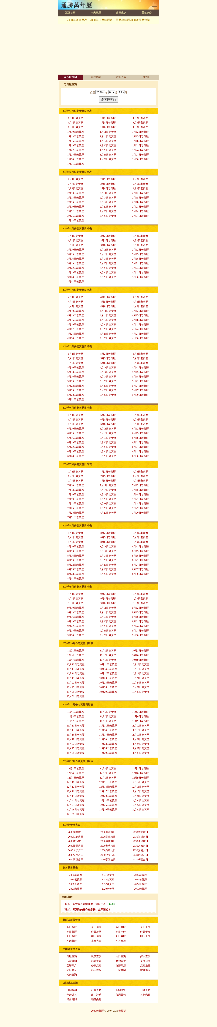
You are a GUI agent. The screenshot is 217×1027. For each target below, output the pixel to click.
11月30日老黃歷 (140, 753)
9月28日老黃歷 (75, 635)
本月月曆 (121, 940)
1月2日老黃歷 (108, 118)
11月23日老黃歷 (108, 744)
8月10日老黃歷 (75, 546)
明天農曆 (96, 936)
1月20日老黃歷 (108, 145)
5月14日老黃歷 (108, 372)
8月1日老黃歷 (75, 533)
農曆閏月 (72, 965)
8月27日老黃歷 (140, 569)
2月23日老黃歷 (108, 211)
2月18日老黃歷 (140, 202)
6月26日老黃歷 (108, 451)
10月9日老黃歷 (140, 659)
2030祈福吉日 (140, 855)
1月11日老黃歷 (108, 131)
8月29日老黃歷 (108, 574)
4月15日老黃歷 (140, 315)
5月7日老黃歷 (75, 363)
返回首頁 (70, 12)
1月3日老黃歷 (140, 118)
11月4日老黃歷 (75, 716)
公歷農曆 (96, 965)
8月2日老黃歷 (108, 533)
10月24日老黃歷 (140, 682)
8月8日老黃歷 (108, 542)
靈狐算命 (147, 12)
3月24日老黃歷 (140, 268)
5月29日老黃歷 (108, 394)
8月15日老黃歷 (140, 551)
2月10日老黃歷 (75, 193)
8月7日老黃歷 (75, 542)
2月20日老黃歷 (108, 206)
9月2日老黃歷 (108, 594)
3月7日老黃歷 (75, 245)
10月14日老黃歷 (108, 669)
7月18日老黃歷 (140, 494)
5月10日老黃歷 (75, 367)
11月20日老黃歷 (108, 739)
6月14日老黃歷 (108, 433)
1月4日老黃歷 (75, 122)
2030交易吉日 (140, 850)
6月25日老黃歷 (75, 451)
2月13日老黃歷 (75, 197)
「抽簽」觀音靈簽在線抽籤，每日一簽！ (88, 903)
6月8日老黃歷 (108, 424)
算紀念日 (145, 994)
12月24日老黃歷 (140, 800)
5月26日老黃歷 (108, 390)
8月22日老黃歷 (75, 564)
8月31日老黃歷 (75, 578)
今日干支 (145, 927)
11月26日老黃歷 (108, 748)
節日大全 (72, 970)
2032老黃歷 (140, 875)
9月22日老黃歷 (75, 626)
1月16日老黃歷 (75, 141)
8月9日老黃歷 (140, 542)
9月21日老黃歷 (140, 621)
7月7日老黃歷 (75, 480)
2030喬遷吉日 (108, 832)
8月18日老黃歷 (140, 555)
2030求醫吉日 (140, 859)
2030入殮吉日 (140, 845)
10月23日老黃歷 (108, 682)
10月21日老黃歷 (140, 678)
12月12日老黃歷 (140, 782)
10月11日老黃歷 (108, 664)
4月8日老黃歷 (108, 306)
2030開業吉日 (75, 832)
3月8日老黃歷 (108, 245)
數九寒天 (145, 970)
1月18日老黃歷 (140, 141)
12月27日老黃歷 (140, 805)
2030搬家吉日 (140, 832)
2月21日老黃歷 (140, 206)
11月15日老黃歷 (140, 730)
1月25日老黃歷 (75, 154)
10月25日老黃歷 (76, 687)
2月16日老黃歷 (75, 202)
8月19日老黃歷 (75, 560)
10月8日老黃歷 (108, 659)
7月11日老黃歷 (108, 485)
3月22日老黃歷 (75, 268)
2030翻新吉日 (108, 859)
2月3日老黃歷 (140, 179)
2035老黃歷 (140, 879)
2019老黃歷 (140, 888)
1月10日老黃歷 (75, 131)
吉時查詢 (121, 77)
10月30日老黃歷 (140, 691)
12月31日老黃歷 (76, 814)
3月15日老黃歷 (140, 254)
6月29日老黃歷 (108, 456)
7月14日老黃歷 (108, 490)
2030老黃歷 (75, 875)
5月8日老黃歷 (108, 363)
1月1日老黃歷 (75, 118)
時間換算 (121, 990)
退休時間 (72, 999)
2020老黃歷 (108, 888)
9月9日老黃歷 (140, 603)
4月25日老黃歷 (75, 333)
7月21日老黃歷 (140, 499)
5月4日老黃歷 (75, 358)
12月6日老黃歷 (140, 773)
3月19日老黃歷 (75, 263)
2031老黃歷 (108, 875)
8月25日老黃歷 (75, 569)
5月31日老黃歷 (75, 399)
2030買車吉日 (108, 850)
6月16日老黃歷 (75, 437)
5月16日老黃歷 (75, 376)
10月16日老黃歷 (76, 673)
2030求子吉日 (75, 850)
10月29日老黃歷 (108, 691)
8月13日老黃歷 (75, 551)
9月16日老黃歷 (75, 616)
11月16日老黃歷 (76, 734)
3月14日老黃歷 (108, 254)
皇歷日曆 (145, 961)
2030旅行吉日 (75, 841)
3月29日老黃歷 (108, 277)
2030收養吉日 (108, 855)
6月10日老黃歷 (75, 428)
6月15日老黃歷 (140, 433)
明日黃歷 (72, 936)
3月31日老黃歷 (75, 281)
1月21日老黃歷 (140, 145)
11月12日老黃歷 (140, 725)
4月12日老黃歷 (140, 311)
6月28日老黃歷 (75, 456)
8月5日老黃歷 (108, 537)
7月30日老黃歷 (140, 512)
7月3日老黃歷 (140, 471)
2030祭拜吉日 (75, 855)
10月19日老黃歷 (76, 678)
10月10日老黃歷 (76, 664)
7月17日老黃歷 (108, 494)
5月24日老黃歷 (140, 385)
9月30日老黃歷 (140, 635)
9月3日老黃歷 (140, 594)
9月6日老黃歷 (140, 598)
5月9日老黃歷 (140, 363)
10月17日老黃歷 (108, 673)
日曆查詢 (154, 5)
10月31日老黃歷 (76, 696)
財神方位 (121, 961)
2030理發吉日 (140, 841)
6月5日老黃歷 (108, 419)
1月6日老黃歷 (140, 122)
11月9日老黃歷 (140, 721)
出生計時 (96, 994)
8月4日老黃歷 (75, 537)
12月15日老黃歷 (140, 786)
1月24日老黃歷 (140, 150)
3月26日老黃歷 (108, 272)
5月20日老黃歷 (108, 381)
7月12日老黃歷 (140, 485)
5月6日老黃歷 (140, 358)
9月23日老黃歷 (108, 626)
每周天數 (121, 994)
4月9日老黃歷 (140, 306)
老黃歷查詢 (70, 77)
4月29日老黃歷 (108, 338)
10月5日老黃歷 (108, 655)
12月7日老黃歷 (75, 777)
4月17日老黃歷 (108, 320)
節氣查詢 (96, 961)
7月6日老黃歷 (140, 476)
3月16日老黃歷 (75, 258)
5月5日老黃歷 (108, 358)
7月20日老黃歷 (108, 499)
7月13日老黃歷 (75, 490)
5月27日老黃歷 (140, 390)
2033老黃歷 (75, 879)
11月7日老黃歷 (75, 721)
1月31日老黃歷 (75, 163)
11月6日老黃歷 (140, 716)
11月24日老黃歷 (140, 744)
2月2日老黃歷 (108, 179)
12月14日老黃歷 (108, 786)
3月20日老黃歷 (108, 263)
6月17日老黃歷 (108, 437)
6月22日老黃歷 (75, 447)
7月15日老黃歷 (140, 490)
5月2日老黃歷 (108, 353)
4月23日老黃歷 (108, 329)
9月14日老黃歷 (108, 612)
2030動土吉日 (108, 836)
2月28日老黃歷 (75, 220)
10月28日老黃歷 (76, 691)
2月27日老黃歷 (140, 216)
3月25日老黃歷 (75, 272)
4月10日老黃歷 (75, 311)
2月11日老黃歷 (108, 193)
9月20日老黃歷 (108, 621)
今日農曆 (96, 927)
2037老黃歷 (108, 884)
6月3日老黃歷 (140, 415)
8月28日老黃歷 (75, 574)
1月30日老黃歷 (140, 159)
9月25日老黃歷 (75, 630)
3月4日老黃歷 (75, 240)
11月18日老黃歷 (140, 734)
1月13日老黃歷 (75, 136)
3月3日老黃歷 (140, 235)
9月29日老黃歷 (108, 635)
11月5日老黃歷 (108, 716)
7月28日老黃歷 (75, 512)
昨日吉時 (121, 931)
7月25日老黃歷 (75, 508)
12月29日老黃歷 (108, 809)
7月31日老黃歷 (75, 517)
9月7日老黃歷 (75, 603)
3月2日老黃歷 (108, 235)
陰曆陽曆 (121, 965)
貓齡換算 (96, 999)
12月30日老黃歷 (140, 809)
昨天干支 (145, 931)
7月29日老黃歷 (108, 512)
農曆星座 (145, 965)
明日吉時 (121, 936)
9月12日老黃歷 (140, 607)
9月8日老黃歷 (108, 603)
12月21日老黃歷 (140, 796)
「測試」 (86, 909)
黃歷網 (122, 1010)
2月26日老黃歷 (108, 216)
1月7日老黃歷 (75, 127)
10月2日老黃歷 (108, 650)
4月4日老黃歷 (75, 301)
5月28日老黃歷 (75, 394)
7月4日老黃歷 (75, 476)
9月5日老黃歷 (108, 598)
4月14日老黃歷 (108, 315)
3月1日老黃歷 (75, 235)
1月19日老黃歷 (75, 145)
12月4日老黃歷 (75, 773)
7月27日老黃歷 (140, 508)
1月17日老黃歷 (108, 141)
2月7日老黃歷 (75, 188)
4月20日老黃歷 (108, 324)
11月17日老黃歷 (108, 734)
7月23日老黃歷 (108, 503)
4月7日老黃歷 (75, 306)
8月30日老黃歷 (140, 574)
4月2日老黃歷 (108, 297)
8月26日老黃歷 (108, 569)
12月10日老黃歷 (76, 782)
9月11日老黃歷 (108, 607)
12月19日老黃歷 (76, 796)
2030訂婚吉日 (140, 836)
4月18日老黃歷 (140, 320)
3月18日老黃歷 (140, 258)
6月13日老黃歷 (75, 433)
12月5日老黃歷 (108, 773)
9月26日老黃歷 (108, 630)
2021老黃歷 (75, 888)
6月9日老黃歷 (140, 424)
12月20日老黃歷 (108, 796)
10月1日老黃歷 (75, 650)
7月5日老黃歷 (108, 476)
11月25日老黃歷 (76, 748)
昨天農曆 (96, 931)
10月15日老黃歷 (140, 669)
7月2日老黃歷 (108, 471)
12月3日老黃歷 (140, 768)
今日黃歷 (72, 927)
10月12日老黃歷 (140, 664)
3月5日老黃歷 (108, 240)
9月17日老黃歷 (108, 616)
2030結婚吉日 (75, 836)
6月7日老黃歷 (75, 424)
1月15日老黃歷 (140, 136)
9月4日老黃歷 (75, 598)
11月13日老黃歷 (76, 730)
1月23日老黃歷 (108, 150)
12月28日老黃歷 (76, 809)
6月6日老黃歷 (140, 419)
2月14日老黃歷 (108, 197)
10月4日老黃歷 (75, 655)
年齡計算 (72, 994)
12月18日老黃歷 (140, 791)
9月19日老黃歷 (75, 621)
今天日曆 (96, 12)
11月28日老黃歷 (76, 753)
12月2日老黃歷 (108, 768)
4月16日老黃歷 (75, 320)
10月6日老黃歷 (140, 655)
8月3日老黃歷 (140, 533)
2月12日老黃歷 (140, 193)
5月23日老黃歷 (108, 385)
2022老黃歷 (140, 884)
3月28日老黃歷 (75, 277)
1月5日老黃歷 (108, 122)
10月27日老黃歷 (140, 687)
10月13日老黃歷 (76, 669)
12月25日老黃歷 (76, 805)
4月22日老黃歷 (75, 329)
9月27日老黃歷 (140, 630)
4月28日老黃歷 (75, 338)
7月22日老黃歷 (75, 503)
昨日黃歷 (72, 931)
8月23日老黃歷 (108, 564)
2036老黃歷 (75, 884)
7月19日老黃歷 (75, 499)
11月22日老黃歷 (76, 744)
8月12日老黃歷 (140, 546)
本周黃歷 (72, 940)
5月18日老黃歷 (140, 376)
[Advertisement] (108, 50)
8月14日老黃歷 (108, 551)
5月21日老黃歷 (140, 381)
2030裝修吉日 (108, 841)
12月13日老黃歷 (76, 786)
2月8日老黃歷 (108, 188)
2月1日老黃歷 (75, 179)
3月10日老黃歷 (75, 249)
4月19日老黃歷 (75, 324)
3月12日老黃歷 (140, 249)
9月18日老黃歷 (140, 616)
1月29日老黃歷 (108, 159)
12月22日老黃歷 (76, 800)
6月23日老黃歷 (108, 447)
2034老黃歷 (108, 879)
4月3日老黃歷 (140, 297)
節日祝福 (96, 970)
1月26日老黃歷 (108, 154)
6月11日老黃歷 (108, 428)
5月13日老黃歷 (75, 372)
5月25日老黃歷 (75, 390)
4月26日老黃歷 (108, 333)
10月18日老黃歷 (140, 673)
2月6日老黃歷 (140, 183)
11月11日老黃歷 (108, 725)
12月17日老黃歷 (108, 791)
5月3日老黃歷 (140, 353)
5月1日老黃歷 (75, 353)
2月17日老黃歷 (108, 202)
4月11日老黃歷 (108, 311)
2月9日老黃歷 (140, 188)
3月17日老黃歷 (108, 258)
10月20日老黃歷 (108, 678)
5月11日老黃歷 (108, 367)
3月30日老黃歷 (140, 277)
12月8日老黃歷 (108, 777)
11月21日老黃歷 (140, 739)
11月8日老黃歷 (108, 721)
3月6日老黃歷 (140, 240)
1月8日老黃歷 (108, 127)
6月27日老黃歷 (140, 451)
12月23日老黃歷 (108, 800)
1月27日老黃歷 (140, 154)
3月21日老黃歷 (140, 263)
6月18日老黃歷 (140, 437)
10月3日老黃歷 (140, 650)
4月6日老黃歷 (140, 301)
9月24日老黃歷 (140, 626)
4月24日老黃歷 (140, 329)
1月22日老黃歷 (75, 150)
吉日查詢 (121, 12)
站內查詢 (72, 974)
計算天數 (96, 990)
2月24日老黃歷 (140, 211)
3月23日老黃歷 (108, 268)
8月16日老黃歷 (75, 555)
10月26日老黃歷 (108, 687)
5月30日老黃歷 (140, 394)
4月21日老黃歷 (140, 324)
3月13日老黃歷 (75, 254)
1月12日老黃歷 (140, 131)
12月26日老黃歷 (108, 805)
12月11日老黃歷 (108, 782)
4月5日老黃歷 (108, 301)
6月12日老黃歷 (140, 428)
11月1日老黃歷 (75, 711)
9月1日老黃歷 (75, 594)
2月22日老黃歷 (75, 211)
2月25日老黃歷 (75, 216)
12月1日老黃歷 (75, 768)
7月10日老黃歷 (75, 485)
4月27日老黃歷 (140, 333)
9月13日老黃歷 (75, 612)
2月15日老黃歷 (140, 197)
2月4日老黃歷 (75, 183)
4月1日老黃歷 (75, 297)
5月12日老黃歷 (140, 367)
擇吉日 (146, 77)
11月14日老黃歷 (108, 730)
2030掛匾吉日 (75, 845)
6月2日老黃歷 (108, 415)
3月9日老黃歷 (140, 245)
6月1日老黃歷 (75, 415)
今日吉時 (121, 927)
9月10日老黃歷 (75, 607)
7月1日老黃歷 (75, 471)
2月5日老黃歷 (108, 183)
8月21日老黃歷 (140, 560)
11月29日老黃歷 (108, 753)
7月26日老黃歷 (108, 508)
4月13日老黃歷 (75, 315)
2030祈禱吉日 (75, 859)
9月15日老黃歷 (140, 612)
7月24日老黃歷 (140, 503)
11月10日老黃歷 (76, 725)
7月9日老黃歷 (140, 480)
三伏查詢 (121, 970)
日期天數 (145, 990)
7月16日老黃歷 (75, 494)
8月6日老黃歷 (140, 537)
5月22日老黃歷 (75, 385)
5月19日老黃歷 (75, 381)
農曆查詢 (96, 77)
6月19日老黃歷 (75, 442)
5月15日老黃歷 (140, 372)
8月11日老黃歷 (108, 546)
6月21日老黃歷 (140, 442)
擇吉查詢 (145, 956)
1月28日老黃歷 (75, 159)
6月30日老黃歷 (140, 456)
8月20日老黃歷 (108, 560)
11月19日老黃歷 (76, 739)
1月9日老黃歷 (140, 127)
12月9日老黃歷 (140, 777)
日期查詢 (72, 990)
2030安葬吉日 (108, 845)
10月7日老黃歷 (75, 659)
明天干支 (145, 936)
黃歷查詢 (72, 956)
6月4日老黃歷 (75, 419)
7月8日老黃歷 (108, 480)
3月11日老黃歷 (108, 249)
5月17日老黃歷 (108, 376)
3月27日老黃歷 (140, 272)
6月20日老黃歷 (108, 442)
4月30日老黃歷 (140, 338)
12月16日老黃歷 (76, 791)
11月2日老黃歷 (108, 711)
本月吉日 (96, 940)
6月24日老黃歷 (140, 447)
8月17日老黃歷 (108, 555)
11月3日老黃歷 (140, 711)
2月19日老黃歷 (75, 206)
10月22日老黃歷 (76, 682)
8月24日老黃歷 (140, 564)
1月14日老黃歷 (108, 136)
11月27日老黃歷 (140, 748)
